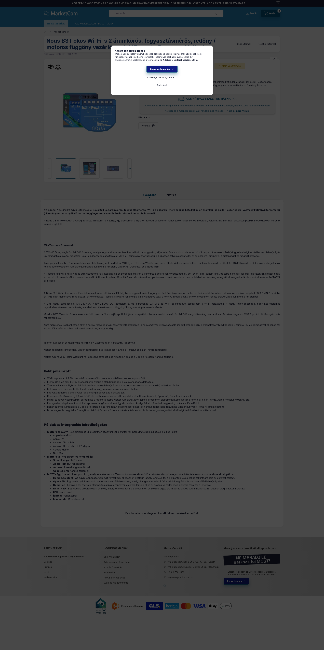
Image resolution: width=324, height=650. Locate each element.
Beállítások (162, 85)
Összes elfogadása (160, 69)
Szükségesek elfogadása (160, 77)
